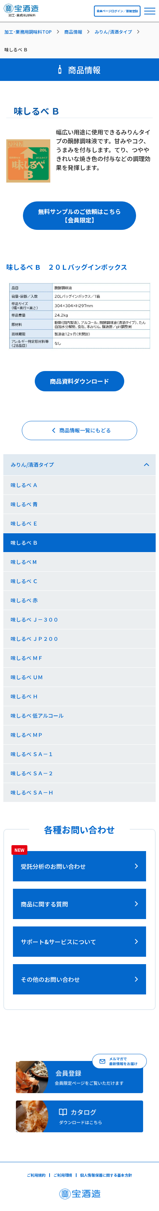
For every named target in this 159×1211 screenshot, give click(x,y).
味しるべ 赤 (24, 600)
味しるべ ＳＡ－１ (32, 754)
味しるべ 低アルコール (37, 715)
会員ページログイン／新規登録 (117, 11)
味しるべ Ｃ (24, 581)
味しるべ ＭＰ (27, 734)
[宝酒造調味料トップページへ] (21, 13)
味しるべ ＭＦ (27, 657)
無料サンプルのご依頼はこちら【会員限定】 (79, 215)
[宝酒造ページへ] (80, 1196)
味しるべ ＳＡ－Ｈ (32, 792)
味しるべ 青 (24, 504)
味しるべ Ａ (24, 485)
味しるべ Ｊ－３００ (34, 619)
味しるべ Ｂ (24, 542)
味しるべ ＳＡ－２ (32, 773)
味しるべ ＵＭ (27, 677)
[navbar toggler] (150, 11)
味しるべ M (24, 561)
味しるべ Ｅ (24, 523)
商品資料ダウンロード (79, 381)
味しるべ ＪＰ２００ (34, 638)
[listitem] (33, 32)
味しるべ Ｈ (24, 696)
